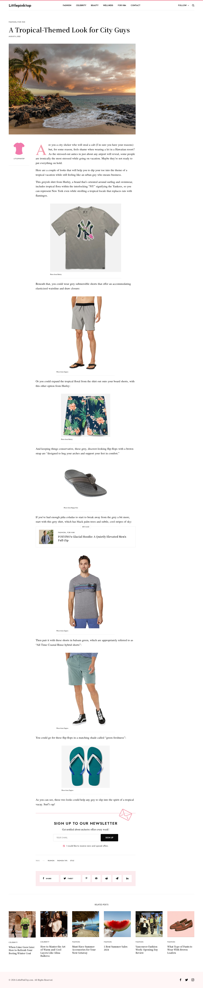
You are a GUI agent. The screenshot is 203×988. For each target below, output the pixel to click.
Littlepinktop (20, 5)
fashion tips (62, 860)
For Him (21, 22)
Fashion (13, 22)
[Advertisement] (170, 69)
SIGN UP (109, 837)
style (72, 860)
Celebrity (13, 942)
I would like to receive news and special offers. (87, 846)
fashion (51, 860)
